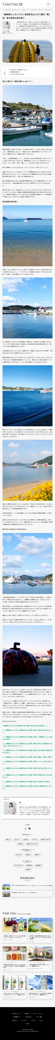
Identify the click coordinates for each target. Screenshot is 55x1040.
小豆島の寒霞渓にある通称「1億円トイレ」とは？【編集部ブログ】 (39, 965)
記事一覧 (14, 1020)
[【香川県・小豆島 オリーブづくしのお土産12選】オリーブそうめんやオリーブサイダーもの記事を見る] (15, 925)
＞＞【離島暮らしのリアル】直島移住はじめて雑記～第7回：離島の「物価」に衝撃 (27, 757)
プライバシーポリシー (38, 1013)
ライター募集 (39, 1017)
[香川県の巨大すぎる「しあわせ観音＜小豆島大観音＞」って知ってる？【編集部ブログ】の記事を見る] (40, 982)
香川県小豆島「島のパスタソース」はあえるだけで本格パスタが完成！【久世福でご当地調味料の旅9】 (15, 966)
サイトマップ (24, 1020)
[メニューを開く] (48, 4)
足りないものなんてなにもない (17, 74)
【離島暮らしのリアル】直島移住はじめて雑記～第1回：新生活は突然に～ (24, 726)
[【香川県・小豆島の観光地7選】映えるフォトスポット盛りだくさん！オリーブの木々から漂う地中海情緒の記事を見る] (40, 925)
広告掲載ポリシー (17, 1017)
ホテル (34, 839)
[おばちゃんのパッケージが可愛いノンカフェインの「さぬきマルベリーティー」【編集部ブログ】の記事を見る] (15, 982)
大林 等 (12, 933)
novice (41, 1020)
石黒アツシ (13, 962)
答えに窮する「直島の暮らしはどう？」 (19, 69)
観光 (8, 839)
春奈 (8, 31)
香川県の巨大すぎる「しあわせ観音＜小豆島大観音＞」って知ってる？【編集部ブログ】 (40, 994)
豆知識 (19, 843)
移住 (28, 854)
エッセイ (19, 854)
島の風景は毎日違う (14, 72)
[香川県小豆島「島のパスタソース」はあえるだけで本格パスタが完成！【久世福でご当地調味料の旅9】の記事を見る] (15, 953)
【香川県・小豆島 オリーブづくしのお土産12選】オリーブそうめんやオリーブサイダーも (14, 936)
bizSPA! (27, 1023)
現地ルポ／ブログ (45, 839)
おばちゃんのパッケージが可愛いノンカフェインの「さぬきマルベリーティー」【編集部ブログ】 (15, 994)
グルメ (16, 839)
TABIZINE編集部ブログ (40, 962)
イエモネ (33, 1020)
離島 (37, 854)
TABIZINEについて (16, 1013)
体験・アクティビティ (32, 843)
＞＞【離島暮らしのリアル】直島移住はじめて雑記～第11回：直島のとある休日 (26, 781)
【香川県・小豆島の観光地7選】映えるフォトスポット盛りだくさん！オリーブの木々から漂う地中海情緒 (40, 937)
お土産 (25, 839)
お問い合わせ (29, 1017)
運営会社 (27, 1013)
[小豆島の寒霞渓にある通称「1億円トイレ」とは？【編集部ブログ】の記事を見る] (40, 953)
